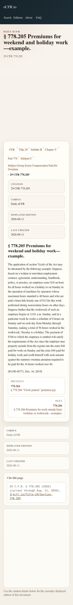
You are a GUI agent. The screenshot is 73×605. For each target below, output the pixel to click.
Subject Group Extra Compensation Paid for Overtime (32, 167)
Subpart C (26, 158)
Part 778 (12, 158)
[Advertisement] (36, 102)
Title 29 (23, 149)
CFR (12, 149)
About (28, 17)
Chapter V (51, 149)
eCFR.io (10, 6)
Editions (18, 17)
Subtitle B (36, 149)
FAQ (38, 17)
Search (7, 17)
